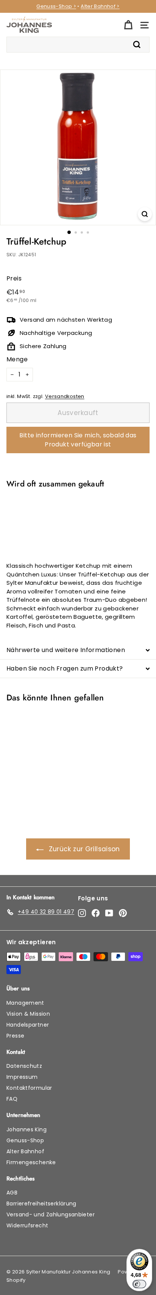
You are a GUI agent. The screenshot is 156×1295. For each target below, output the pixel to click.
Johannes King (26, 1129)
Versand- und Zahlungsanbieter (50, 1214)
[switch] (139, 1284)
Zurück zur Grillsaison (84, 849)
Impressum (21, 1077)
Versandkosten (64, 396)
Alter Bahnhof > (100, 6)
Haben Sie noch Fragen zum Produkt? (64, 668)
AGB (11, 1192)
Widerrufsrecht (27, 1225)
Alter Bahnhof (25, 1151)
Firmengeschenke (31, 1162)
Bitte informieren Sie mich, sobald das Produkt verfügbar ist (77, 440)
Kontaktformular (29, 1088)
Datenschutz (24, 1066)
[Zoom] (145, 214)
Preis (14, 278)
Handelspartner (27, 1025)
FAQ (11, 1099)
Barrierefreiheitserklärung (41, 1203)
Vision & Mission (28, 1014)
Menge (17, 359)
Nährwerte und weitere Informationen (65, 650)
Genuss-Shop (25, 1140)
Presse (15, 1035)
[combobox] (78, 45)
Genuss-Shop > (56, 6)
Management (25, 1003)
